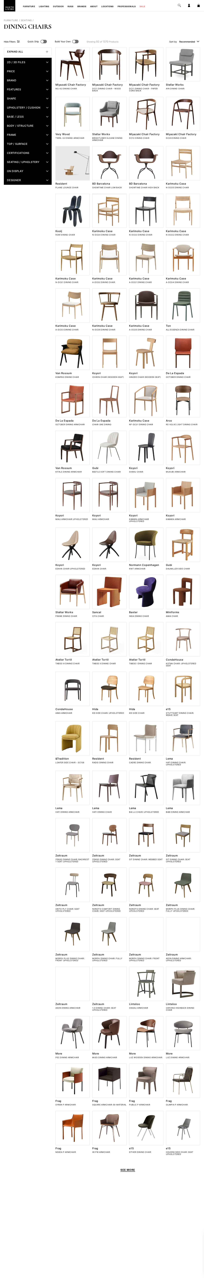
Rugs (71, 7)
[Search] (179, 5)
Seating (26, 20)
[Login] (189, 5)
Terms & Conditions (178, 1271)
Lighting (44, 7)
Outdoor (58, 7)
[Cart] (198, 5)
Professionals (127, 7)
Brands (81, 7)
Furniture (29, 7)
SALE (142, 7)
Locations (107, 7)
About (94, 7)
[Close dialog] (199, 1234)
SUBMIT (172, 1263)
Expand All (15, 51)
